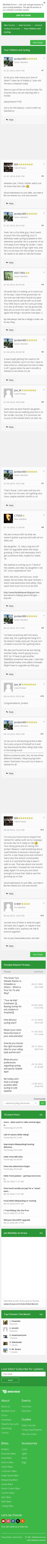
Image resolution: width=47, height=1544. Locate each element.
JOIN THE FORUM (23, 15)
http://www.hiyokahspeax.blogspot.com (21, 592)
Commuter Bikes (9, 1471)
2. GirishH (14, 1328)
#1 (42, 70)
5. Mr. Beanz (15, 1349)
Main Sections (25, 25)
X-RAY (17, 904)
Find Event (26, 1406)
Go (42, 1103)
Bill (16, 164)
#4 (42, 284)
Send (10, 1380)
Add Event (26, 1410)
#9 (42, 628)
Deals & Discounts (10, 1424)
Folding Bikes (7, 1505)
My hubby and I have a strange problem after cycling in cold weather (11, 1084)
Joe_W (17, 390)
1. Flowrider (14, 1321)
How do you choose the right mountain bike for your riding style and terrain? (13, 1048)
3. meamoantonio (18, 1335)
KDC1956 (19, 273)
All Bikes (5, 1449)
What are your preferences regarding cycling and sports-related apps (13, 1065)
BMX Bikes (6, 1501)
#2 (42, 176)
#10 (42, 696)
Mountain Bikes (8, 1453)
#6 (42, 402)
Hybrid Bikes (7, 1466)
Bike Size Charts (29, 1434)
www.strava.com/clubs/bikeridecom (21, 1303)
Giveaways (6, 1419)
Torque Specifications (32, 1429)
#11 (42, 734)
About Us (5, 1406)
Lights (24, 1453)
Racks (24, 1458)
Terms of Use (17, 1537)
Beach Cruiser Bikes (10, 1488)
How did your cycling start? (10, 1021)
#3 (42, 225)
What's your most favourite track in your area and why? (13, 1032)
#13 (42, 915)
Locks (24, 1449)
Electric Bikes (7, 1462)
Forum (4, 1415)
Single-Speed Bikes (10, 1475)
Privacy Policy (6, 1537)
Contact (5, 1432)
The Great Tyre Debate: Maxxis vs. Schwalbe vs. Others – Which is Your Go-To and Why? (13, 985)
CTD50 (18, 515)
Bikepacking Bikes (9, 1479)
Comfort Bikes (7, 1492)
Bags (24, 1462)
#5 (42, 352)
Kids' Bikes (6, 1497)
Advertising (6, 1428)
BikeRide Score (8, 1410)
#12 (42, 830)
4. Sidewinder (15, 1342)
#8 (42, 527)
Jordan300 (20, 58)
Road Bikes (6, 1458)
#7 (42, 483)
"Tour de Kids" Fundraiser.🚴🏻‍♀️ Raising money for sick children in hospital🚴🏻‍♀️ (13, 1006)
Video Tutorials (29, 1425)
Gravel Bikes (7, 1484)
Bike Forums (9, 25)
